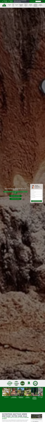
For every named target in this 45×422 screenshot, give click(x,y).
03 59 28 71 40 (5, 1)
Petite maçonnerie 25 (40, 5)
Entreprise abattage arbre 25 (21, 5)
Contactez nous (15, 198)
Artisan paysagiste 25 (30, 5)
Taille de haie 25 (13, 5)
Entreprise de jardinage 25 (26, 5)
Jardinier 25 (9, 5)
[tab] (22, 211)
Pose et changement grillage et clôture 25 (35, 5)
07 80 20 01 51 (10, 1)
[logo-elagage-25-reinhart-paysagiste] (4, 5)
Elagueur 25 (16, 5)
